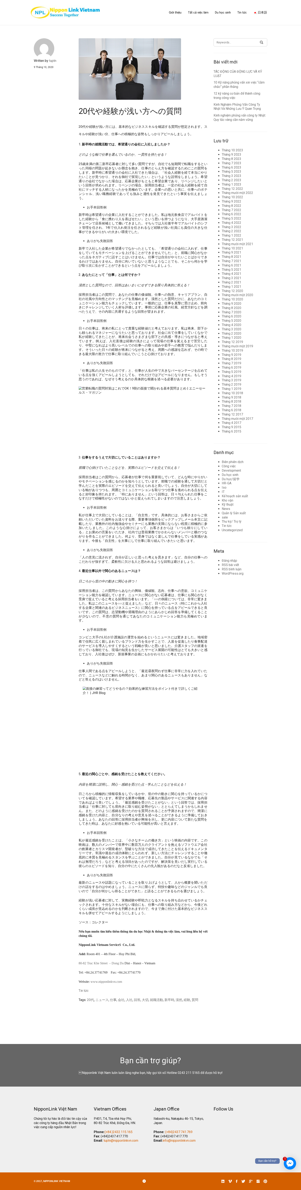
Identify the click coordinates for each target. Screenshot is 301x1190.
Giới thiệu (175, 12)
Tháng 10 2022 (232, 197)
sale (225, 517)
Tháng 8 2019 (231, 359)
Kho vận (227, 500)
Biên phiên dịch (232, 462)
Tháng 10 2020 (232, 299)
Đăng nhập (229, 561)
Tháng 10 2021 (232, 248)
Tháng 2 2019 (231, 384)
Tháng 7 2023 (231, 163)
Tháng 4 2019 (231, 376)
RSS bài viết (230, 565)
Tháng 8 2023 (231, 159)
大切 (145, 1000)
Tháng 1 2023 (231, 184)
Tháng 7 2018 (231, 406)
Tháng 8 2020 (231, 308)
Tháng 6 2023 (231, 167)
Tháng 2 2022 (231, 231)
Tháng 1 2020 (231, 338)
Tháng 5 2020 (231, 321)
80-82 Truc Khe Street (93, 963)
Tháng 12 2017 (232, 414)
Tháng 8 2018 (231, 401)
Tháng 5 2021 (231, 270)
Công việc (229, 466)
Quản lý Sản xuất (234, 513)
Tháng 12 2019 (232, 342)
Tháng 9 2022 (231, 201)
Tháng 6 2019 (231, 367)
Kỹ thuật (227, 504)
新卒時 (169, 1000)
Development (231, 470)
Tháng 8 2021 (231, 257)
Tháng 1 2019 (231, 389)
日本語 (262, 12)
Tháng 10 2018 (232, 393)
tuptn (52, 61)
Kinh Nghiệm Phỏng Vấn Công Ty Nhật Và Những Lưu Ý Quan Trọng (237, 107)
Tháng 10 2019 (232, 350)
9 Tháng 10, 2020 (43, 67)
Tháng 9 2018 (231, 397)
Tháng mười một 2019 (237, 346)
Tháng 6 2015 (231, 431)
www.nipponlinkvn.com (106, 981)
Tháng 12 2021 (232, 240)
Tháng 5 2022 (231, 218)
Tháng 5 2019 (231, 372)
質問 (195, 1000)
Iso (224, 487)
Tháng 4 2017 (231, 423)
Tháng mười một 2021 (237, 244)
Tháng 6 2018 (231, 410)
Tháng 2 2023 (231, 180)
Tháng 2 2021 (231, 282)
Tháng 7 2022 (231, 210)
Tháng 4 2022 (231, 223)
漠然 (179, 1000)
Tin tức (242, 12)
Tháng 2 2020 (231, 333)
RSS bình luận (231, 569)
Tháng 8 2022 (231, 206)
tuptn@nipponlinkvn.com (121, 1140)
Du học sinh (223, 12)
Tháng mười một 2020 (237, 295)
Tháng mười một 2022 (237, 193)
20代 (90, 1000)
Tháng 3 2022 (231, 227)
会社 (121, 1000)
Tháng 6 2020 (231, 316)
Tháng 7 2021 (231, 261)
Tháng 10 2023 (232, 150)
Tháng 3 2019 (231, 380)
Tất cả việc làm (198, 12)
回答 (137, 1000)
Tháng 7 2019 (231, 363)
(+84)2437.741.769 (178, 1132)
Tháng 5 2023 (231, 171)
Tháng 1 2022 (231, 235)
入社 (129, 1000)
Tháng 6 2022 (231, 214)
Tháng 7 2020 (231, 312)
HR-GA (226, 483)
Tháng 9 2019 (231, 355)
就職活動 (156, 1000)
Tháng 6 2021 (231, 265)
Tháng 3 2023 (231, 176)
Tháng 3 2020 (231, 329)
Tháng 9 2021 (231, 252)
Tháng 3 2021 (231, 278)
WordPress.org (232, 573)
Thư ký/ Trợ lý (231, 521)
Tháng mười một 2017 (237, 419)
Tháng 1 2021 (231, 287)
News (226, 509)
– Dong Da (116, 963)
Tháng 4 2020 (231, 325)
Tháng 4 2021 (231, 274)
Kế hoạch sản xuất (235, 496)
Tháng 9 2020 (231, 304)
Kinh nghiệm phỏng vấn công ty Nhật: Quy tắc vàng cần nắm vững (240, 117)
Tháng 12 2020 (232, 291)
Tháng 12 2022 (232, 189)
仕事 (113, 1000)
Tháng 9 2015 (231, 427)
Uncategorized (232, 530)
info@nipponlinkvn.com (179, 1140)
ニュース (102, 1000)
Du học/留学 (231, 479)
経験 (187, 1000)
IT (223, 492)
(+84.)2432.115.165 (118, 1132)
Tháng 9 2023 (231, 154)
